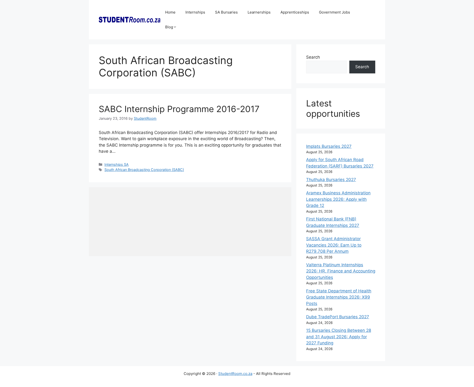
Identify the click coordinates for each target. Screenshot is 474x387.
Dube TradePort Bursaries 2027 (337, 316)
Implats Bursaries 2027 (329, 146)
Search (313, 57)
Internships (195, 12)
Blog (169, 27)
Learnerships (259, 12)
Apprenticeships (294, 12)
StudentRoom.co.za (235, 373)
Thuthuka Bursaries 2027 (331, 179)
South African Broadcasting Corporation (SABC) (144, 170)
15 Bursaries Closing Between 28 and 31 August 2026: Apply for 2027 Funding (338, 336)
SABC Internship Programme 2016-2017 (179, 109)
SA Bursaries (226, 12)
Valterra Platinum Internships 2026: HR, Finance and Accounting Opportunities (340, 271)
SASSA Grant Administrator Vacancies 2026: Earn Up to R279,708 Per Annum (333, 245)
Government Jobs (334, 12)
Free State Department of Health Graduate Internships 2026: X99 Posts (338, 297)
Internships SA (116, 164)
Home (170, 12)
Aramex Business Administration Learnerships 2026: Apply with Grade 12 (338, 199)
